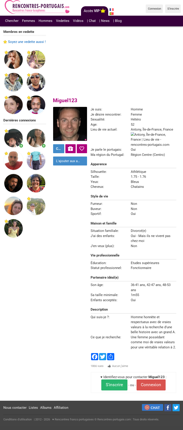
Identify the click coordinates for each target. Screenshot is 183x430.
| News (104, 21)
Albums (46, 408)
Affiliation (61, 408)
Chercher (12, 21)
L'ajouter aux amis (69, 161)
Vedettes (62, 21)
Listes (33, 408)
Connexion (151, 384)
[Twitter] (176, 407)
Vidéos (78, 21)
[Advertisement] (24, 311)
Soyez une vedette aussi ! (27, 42)
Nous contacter (15, 408)
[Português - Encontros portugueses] (111, 14)
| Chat (91, 21)
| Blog (117, 21)
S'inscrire (114, 384)
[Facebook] (167, 407)
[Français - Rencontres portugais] (111, 10)
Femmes (28, 21)
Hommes (45, 21)
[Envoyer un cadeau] (71, 148)
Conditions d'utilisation (17, 419)
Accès (92, 11)
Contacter (59, 149)
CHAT (155, 408)
